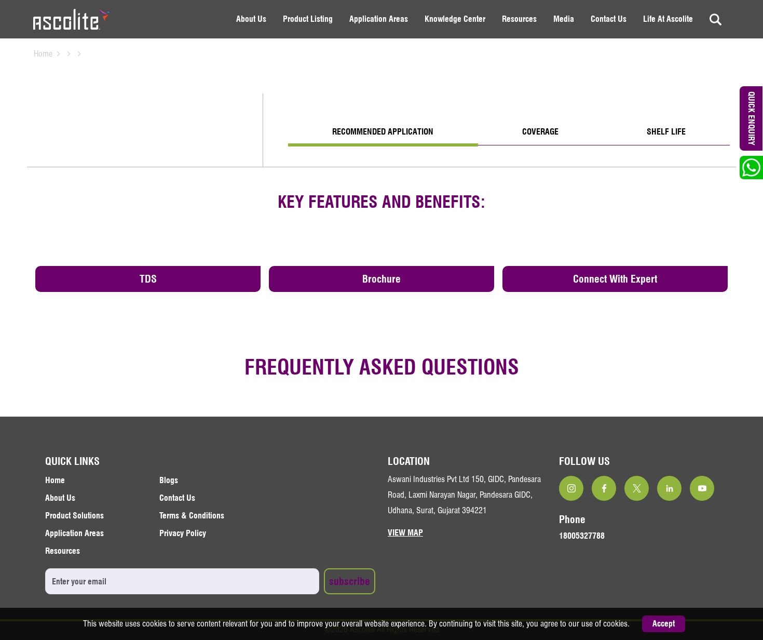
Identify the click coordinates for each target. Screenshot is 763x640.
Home (43, 54)
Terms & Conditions (191, 516)
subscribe (349, 581)
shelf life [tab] (666, 132)
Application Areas (378, 19)
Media (563, 19)
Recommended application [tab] (382, 132)
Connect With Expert (615, 279)
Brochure (381, 279)
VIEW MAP (405, 533)
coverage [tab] (540, 132)
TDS (148, 279)
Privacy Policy (182, 533)
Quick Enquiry (752, 118)
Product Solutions (74, 516)
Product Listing (308, 19)
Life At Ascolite (668, 19)
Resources (519, 19)
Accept (663, 624)
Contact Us (608, 19)
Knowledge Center (455, 19)
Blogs (168, 480)
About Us (251, 19)
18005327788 (582, 536)
